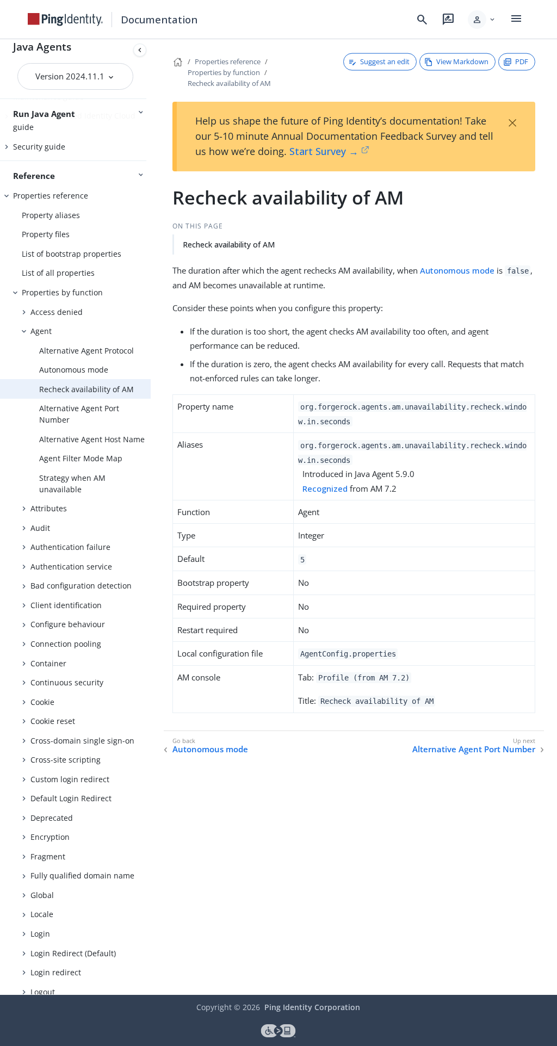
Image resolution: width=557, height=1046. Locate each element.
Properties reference (50, 195)
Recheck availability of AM (86, 389)
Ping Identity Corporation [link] (312, 1007)
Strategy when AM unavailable (72, 483)
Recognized (325, 488)
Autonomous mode (73, 369)
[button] (482, 19)
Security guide (39, 146)
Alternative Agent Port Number (79, 414)
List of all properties (58, 273)
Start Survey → (323, 151)
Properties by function (62, 292)
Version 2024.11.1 (71, 76)
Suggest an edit (385, 61)
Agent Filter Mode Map (80, 458)
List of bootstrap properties (71, 254)
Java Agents (42, 46)
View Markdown (462, 61)
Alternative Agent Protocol (86, 350)
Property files (46, 234)
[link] (65, 19)
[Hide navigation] (139, 50)
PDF (521, 61)
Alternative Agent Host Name (92, 439)
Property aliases (51, 215)
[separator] (150, 517)
